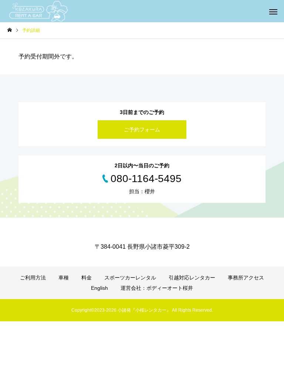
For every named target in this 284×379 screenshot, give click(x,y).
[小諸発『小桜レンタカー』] (38, 11)
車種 (63, 278)
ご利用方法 (33, 278)
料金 (86, 278)
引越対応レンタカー (192, 278)
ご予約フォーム (142, 130)
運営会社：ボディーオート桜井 (157, 288)
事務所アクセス (246, 278)
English (99, 288)
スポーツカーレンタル (130, 278)
